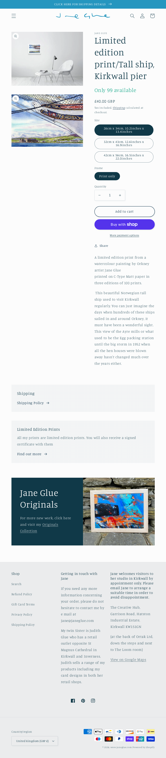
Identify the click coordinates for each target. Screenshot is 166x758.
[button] (14, 16)
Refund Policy (21, 594)
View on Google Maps (128, 659)
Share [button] (104, 245)
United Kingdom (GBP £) (32, 741)
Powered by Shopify (143, 747)
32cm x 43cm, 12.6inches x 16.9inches (124, 143)
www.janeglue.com (121, 747)
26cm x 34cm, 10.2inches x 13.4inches (124, 129)
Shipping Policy (30, 403)
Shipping (119, 107)
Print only (107, 176)
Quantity (100, 186)
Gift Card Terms (23, 604)
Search (16, 584)
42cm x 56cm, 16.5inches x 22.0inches (124, 156)
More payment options (124, 235)
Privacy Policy (21, 614)
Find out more (29, 454)
